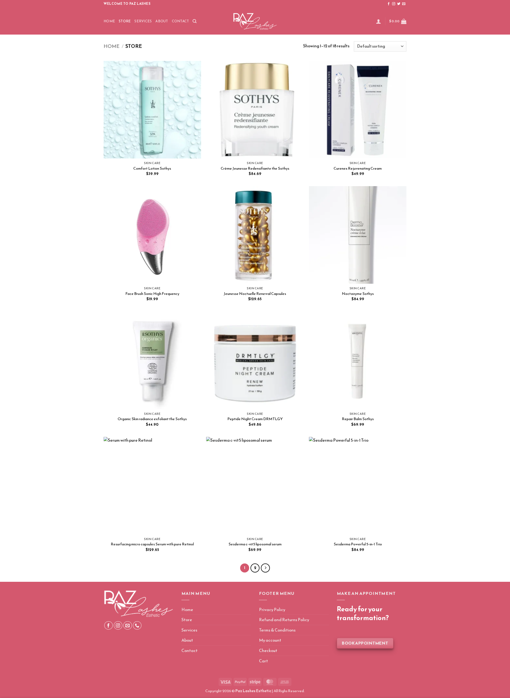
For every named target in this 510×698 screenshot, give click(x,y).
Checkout (268, 650)
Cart (263, 661)
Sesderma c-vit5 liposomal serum (255, 544)
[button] (378, 21)
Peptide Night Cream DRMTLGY (255, 418)
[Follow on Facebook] (388, 4)
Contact (180, 21)
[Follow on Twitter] (398, 4)
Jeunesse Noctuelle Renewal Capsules (255, 293)
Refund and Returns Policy (284, 619)
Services (143, 21)
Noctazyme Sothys (358, 293)
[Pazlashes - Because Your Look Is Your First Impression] (255, 21)
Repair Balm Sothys (358, 418)
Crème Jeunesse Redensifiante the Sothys (255, 168)
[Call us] (137, 625)
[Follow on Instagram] (393, 4)
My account (270, 640)
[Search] (195, 21)
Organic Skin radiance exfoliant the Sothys (152, 418)
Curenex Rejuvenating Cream (358, 168)
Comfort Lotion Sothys (152, 168)
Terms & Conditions (277, 630)
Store (125, 21)
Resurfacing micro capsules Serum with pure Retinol (152, 544)
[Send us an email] (403, 4)
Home (109, 21)
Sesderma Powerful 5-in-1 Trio (358, 544)
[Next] (265, 567)
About (161, 21)
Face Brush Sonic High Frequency (152, 293)
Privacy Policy (272, 609)
